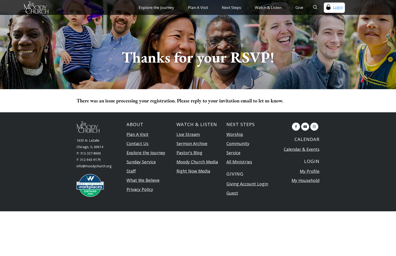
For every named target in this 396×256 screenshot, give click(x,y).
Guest (232, 193)
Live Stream (188, 134)
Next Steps (231, 7)
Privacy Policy (139, 189)
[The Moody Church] (55, 7)
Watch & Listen (268, 7)
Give (299, 7)
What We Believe (143, 180)
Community (237, 143)
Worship (234, 134)
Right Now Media (193, 171)
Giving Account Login (247, 184)
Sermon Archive (191, 143)
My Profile (309, 171)
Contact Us (137, 143)
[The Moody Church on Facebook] (296, 127)
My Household (305, 180)
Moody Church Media (197, 162)
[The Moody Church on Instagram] (314, 127)
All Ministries (239, 162)
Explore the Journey (156, 7)
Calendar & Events (301, 149)
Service (233, 152)
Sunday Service (141, 162)
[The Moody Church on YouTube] (305, 127)
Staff (131, 171)
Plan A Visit (198, 7)
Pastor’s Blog (189, 152)
